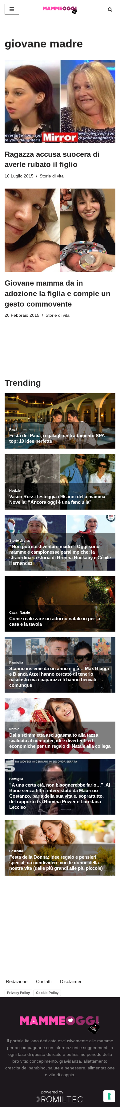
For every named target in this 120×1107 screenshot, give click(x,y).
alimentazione (101, 1067)
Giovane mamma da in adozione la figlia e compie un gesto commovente (57, 293)
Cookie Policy (47, 993)
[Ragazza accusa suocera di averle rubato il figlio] (60, 101)
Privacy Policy (18, 993)
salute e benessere (66, 1067)
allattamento (95, 1061)
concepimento (43, 1061)
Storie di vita (52, 176)
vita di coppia (61, 1074)
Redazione (16, 981)
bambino (37, 1067)
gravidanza (70, 1061)
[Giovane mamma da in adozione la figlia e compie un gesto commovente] (60, 230)
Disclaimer (71, 981)
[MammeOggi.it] (60, 9)
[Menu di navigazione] (12, 9)
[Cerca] (110, 9)
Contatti (43, 981)
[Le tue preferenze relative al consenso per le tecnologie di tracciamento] (109, 1096)
